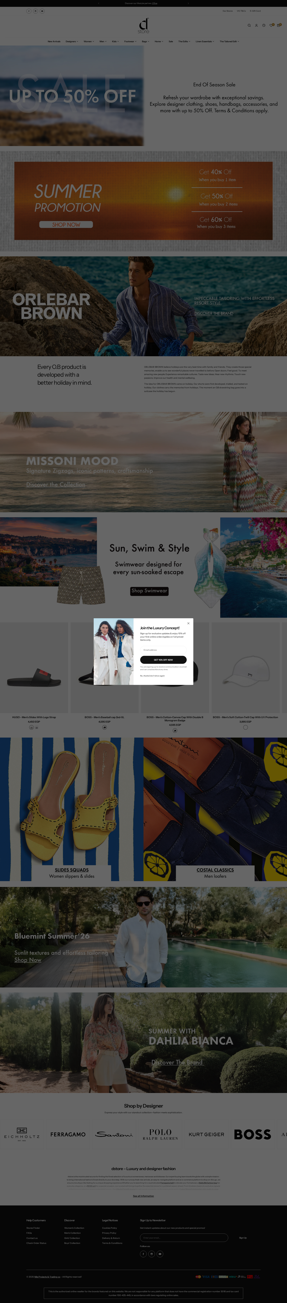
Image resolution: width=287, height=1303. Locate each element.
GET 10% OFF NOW (163, 659)
